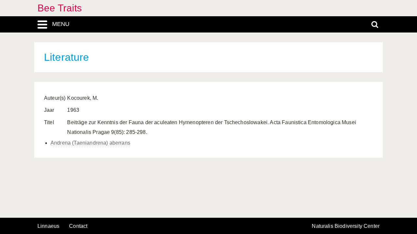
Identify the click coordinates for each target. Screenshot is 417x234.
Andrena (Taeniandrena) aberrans (90, 143)
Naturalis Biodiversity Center (346, 226)
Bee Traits (59, 8)
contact (78, 226)
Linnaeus (48, 226)
